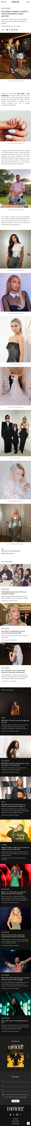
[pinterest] (7, 30)
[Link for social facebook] (14, 1115)
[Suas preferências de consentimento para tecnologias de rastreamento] (28, 1123)
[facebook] (5, 30)
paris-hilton (5, 551)
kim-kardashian (15, 551)
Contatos (15, 1118)
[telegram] (17, 30)
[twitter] (12, 30)
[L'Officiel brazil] (15, 2)
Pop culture (5, 8)
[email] (2, 30)
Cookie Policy (15, 1123)
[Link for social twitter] (10, 1115)
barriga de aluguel (7, 553)
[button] (28, 1056)
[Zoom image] (15, 126)
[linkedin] (10, 30)
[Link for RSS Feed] (20, 1115)
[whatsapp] (14, 30)
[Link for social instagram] (17, 1115)
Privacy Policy (23, 1097)
